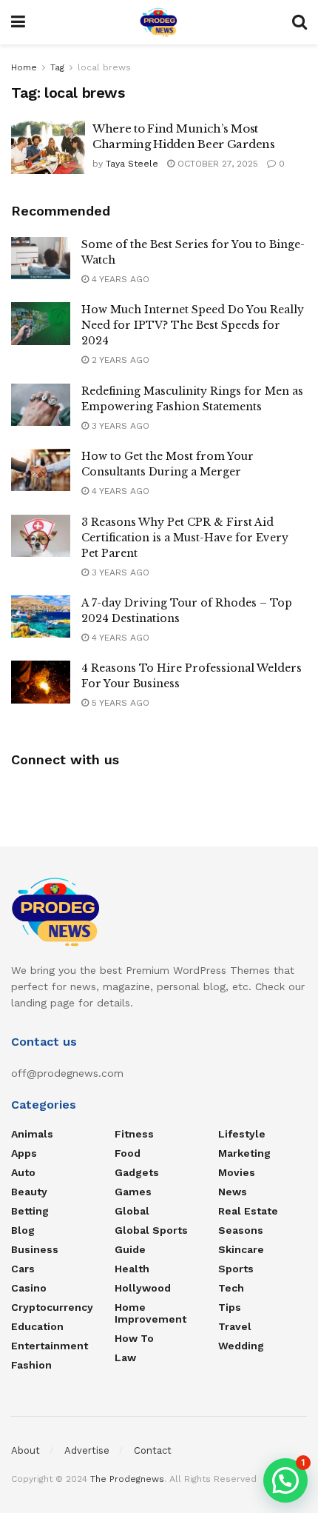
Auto (23, 1172)
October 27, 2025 (216, 163)
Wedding (241, 1346)
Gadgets (137, 1172)
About (25, 1450)
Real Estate (248, 1211)
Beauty (29, 1192)
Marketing (244, 1153)
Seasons (240, 1230)
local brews (104, 67)
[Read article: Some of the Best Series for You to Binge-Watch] (40, 258)
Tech (231, 1288)
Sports (236, 1269)
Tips (229, 1307)
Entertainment (49, 1346)
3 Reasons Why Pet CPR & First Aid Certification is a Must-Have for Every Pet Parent (184, 537)
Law (125, 1357)
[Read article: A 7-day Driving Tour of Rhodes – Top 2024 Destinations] (40, 616)
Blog (23, 1230)
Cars (23, 1269)
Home (24, 67)
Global (132, 1211)
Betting (30, 1211)
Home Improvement (150, 1313)
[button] (285, 1480)
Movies (236, 1172)
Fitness (134, 1134)
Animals (32, 1134)
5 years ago (119, 703)
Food (128, 1153)
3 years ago (119, 426)
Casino (29, 1288)
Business (34, 1249)
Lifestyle (241, 1134)
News (232, 1192)
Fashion (31, 1365)
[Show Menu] (18, 22)
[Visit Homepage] (158, 22)
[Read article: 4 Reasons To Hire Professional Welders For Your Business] (40, 682)
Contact (153, 1450)
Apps (24, 1153)
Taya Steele (132, 163)
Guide (130, 1249)
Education (37, 1326)
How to (134, 1338)
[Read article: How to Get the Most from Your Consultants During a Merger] (40, 470)
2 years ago (119, 360)
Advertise (86, 1450)
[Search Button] (299, 22)
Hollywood (143, 1288)
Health (132, 1269)
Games (133, 1192)
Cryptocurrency (52, 1307)
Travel (234, 1326)
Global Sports (151, 1230)
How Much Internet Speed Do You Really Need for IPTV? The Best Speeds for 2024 (192, 325)
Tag (57, 67)
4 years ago (119, 279)
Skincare (241, 1249)
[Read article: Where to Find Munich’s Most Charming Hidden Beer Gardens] (48, 147)
